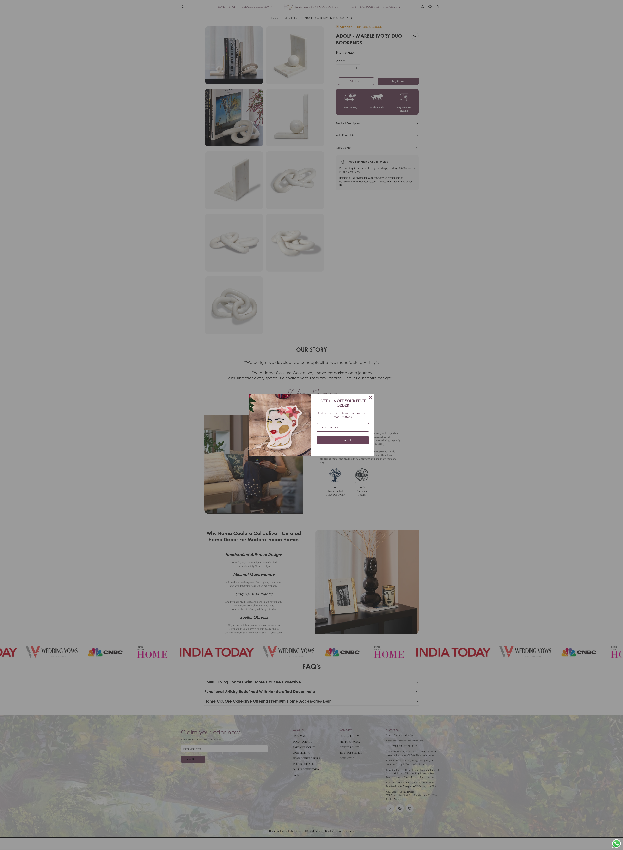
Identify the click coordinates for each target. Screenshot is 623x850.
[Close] (370, 397)
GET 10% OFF (342, 440)
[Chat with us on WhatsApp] (616, 844)
